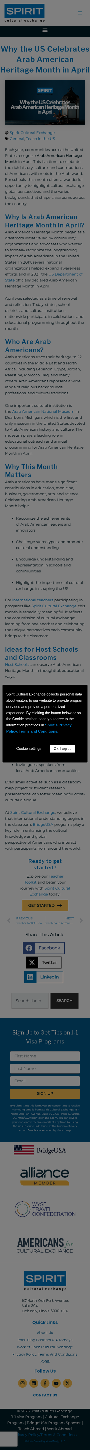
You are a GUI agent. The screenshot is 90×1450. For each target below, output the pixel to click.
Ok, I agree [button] (63, 749)
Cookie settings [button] (29, 748)
